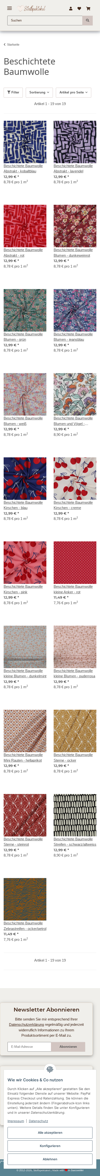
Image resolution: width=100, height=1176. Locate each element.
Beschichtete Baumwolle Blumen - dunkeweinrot (73, 252)
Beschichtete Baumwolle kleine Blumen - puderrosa (74, 673)
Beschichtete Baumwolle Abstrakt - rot (23, 252)
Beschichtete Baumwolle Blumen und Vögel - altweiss (73, 421)
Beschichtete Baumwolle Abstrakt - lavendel (73, 168)
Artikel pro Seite (71, 92)
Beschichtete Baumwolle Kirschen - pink (23, 589)
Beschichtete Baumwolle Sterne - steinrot (23, 842)
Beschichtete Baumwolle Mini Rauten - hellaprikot (23, 757)
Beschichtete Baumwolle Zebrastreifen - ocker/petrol (25, 926)
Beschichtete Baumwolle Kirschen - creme (73, 505)
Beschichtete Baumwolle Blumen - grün (23, 337)
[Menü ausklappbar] (9, 6)
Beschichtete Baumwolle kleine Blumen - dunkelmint (25, 673)
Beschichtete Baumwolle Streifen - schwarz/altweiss (75, 842)
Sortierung (37, 92)
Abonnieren (68, 1046)
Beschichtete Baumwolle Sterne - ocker (73, 757)
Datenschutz (38, 1121)
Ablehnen (50, 1159)
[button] (71, 8)
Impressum (16, 1121)
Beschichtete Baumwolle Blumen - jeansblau (73, 337)
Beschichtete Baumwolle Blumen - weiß (23, 421)
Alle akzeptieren (50, 1132)
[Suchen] (87, 20)
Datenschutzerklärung (26, 1024)
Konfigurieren (50, 1146)
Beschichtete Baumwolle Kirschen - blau (23, 505)
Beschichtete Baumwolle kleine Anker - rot (73, 589)
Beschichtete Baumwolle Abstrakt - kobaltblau (23, 168)
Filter (14, 92)
